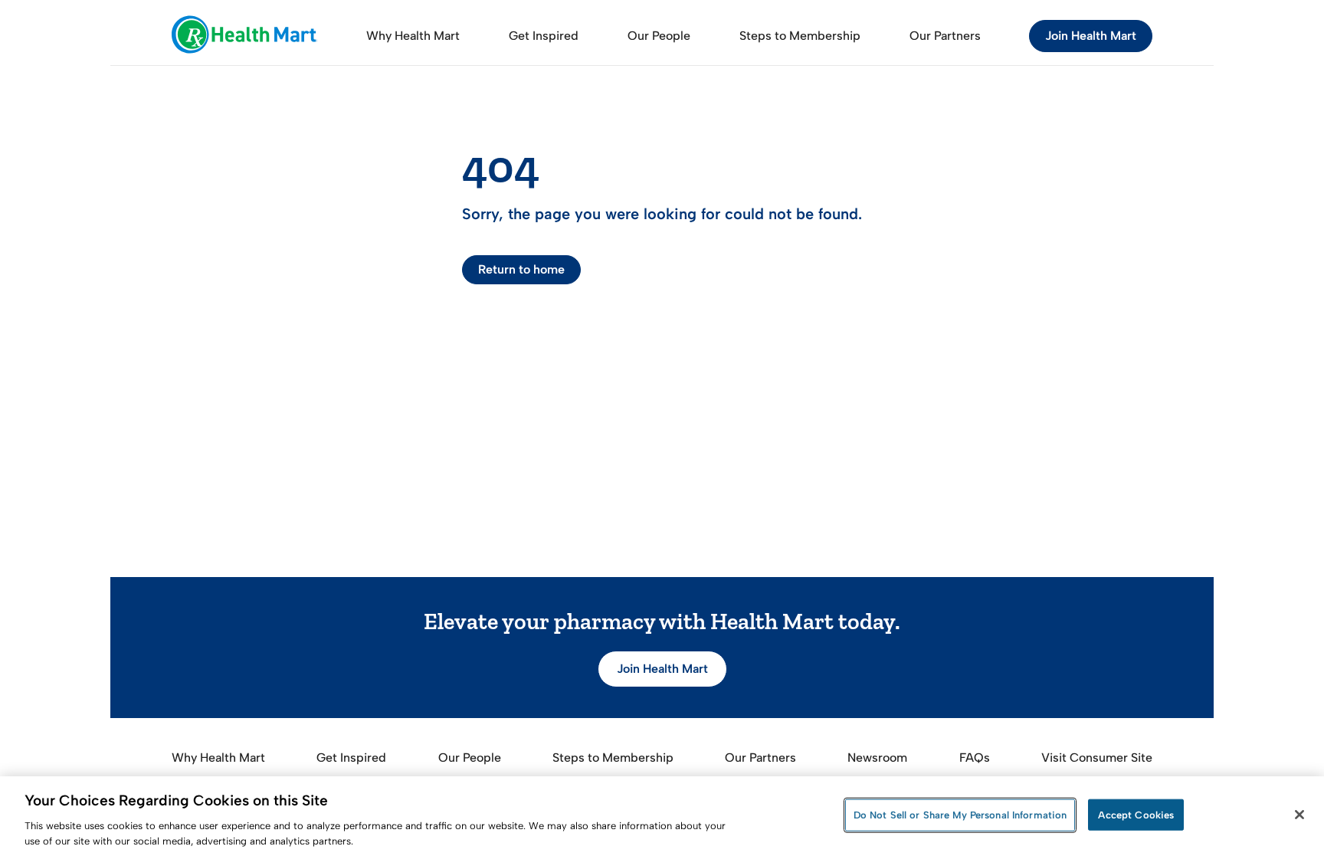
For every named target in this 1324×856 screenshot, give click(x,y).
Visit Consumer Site (1096, 757)
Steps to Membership (799, 35)
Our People (659, 35)
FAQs (974, 757)
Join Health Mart (1090, 35)
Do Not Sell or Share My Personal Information (960, 815)
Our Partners (945, 35)
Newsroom (877, 757)
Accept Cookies (1136, 815)
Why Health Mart (413, 35)
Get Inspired (543, 35)
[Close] (1299, 814)
